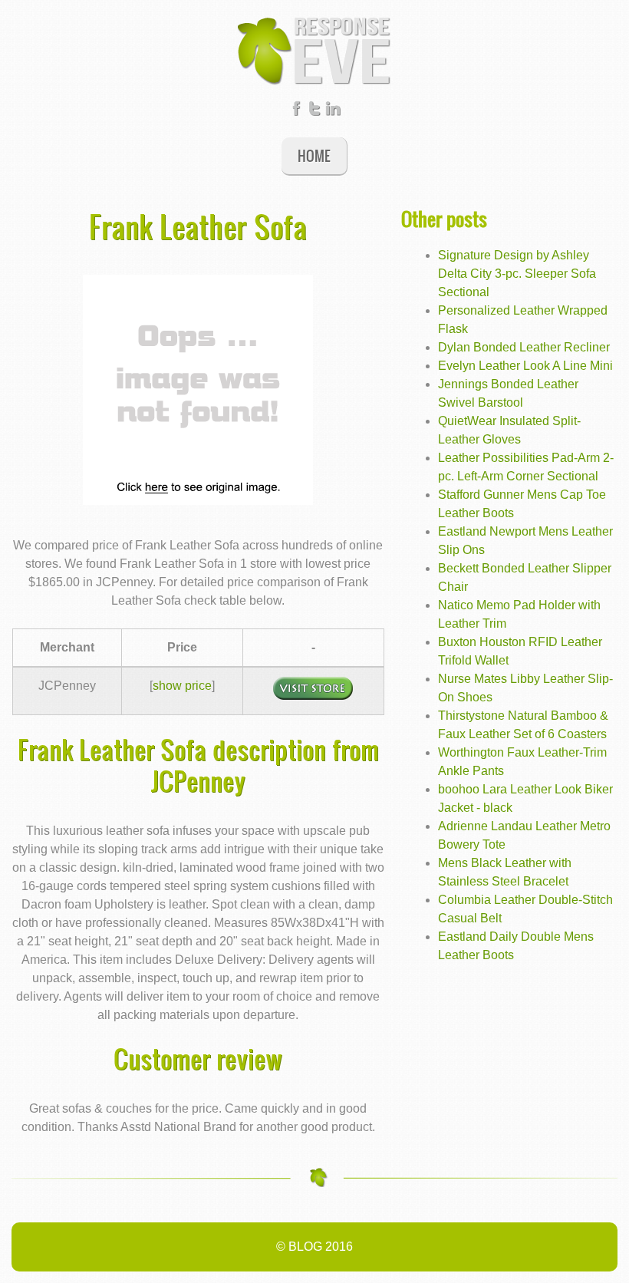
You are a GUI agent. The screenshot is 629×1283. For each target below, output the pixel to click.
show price (182, 685)
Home (314, 155)
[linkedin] (333, 111)
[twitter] (314, 111)
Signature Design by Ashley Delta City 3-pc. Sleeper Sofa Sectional (517, 273)
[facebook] (296, 111)
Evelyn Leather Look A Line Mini (525, 365)
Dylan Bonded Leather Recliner (524, 347)
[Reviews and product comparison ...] (314, 50)
